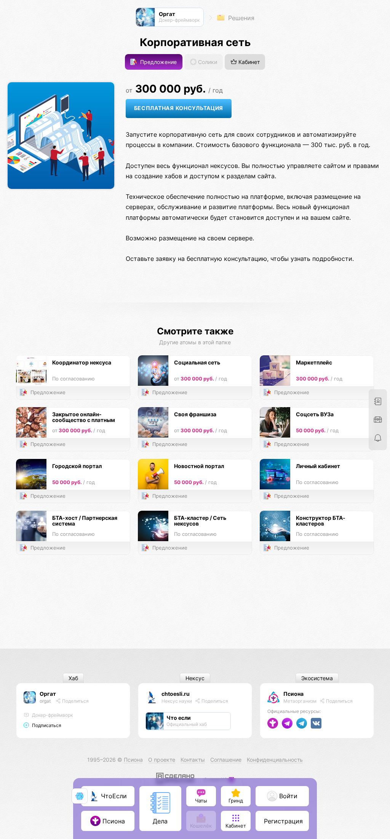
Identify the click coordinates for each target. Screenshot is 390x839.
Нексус (195, 678)
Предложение (158, 62)
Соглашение (225, 759)
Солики (207, 62)
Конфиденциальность (275, 759)
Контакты (193, 759)
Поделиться (75, 701)
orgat (45, 701)
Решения (240, 18)
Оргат (48, 693)
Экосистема (317, 678)
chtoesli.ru (175, 693)
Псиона (293, 693)
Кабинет (248, 62)
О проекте (161, 759)
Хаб (73, 678)
